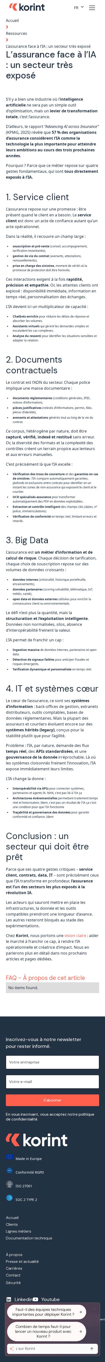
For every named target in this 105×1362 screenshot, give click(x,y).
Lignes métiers (18, 1231)
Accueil (12, 20)
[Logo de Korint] (27, 7)
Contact (13, 1275)
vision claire (75, 935)
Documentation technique (29, 1238)
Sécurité (13, 1282)
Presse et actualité (22, 1261)
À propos (14, 1254)
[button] (79, 8)
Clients (12, 1224)
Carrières (14, 1268)
